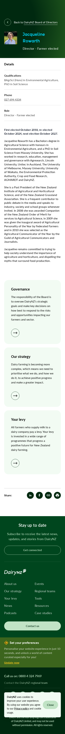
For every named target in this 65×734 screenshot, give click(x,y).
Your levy (10, 598)
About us (10, 583)
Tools (38, 598)
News (8, 605)
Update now (11, 663)
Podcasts (10, 612)
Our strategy (12, 591)
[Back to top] (57, 508)
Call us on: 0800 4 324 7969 (23, 676)
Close (50, 705)
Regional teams (45, 591)
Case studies (43, 612)
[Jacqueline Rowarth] (48, 495)
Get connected (32, 550)
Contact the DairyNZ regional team (25, 682)
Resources (42, 605)
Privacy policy (21, 708)
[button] (57, 495)
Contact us (32, 626)
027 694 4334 (12, 99)
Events (39, 583)
